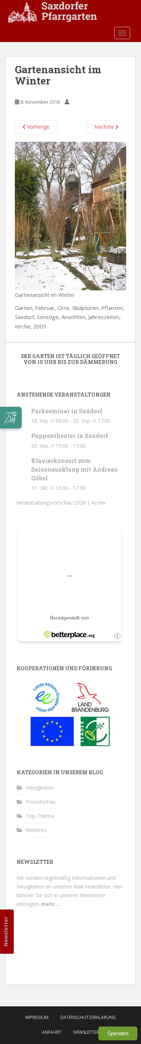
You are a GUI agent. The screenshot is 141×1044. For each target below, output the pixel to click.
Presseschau (41, 801)
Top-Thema (40, 815)
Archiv (98, 502)
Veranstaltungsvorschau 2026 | (54, 502)
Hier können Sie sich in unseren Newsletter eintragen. (70, 895)
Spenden (117, 1033)
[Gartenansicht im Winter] (70, 215)
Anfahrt (51, 1032)
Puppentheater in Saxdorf (69, 435)
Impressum (36, 1017)
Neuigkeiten (40, 787)
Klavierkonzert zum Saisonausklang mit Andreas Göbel (74, 469)
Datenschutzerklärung (88, 1017)
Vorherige (38, 126)
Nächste (104, 126)
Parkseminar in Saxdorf (66, 411)
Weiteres (36, 829)
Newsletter (5, 931)
